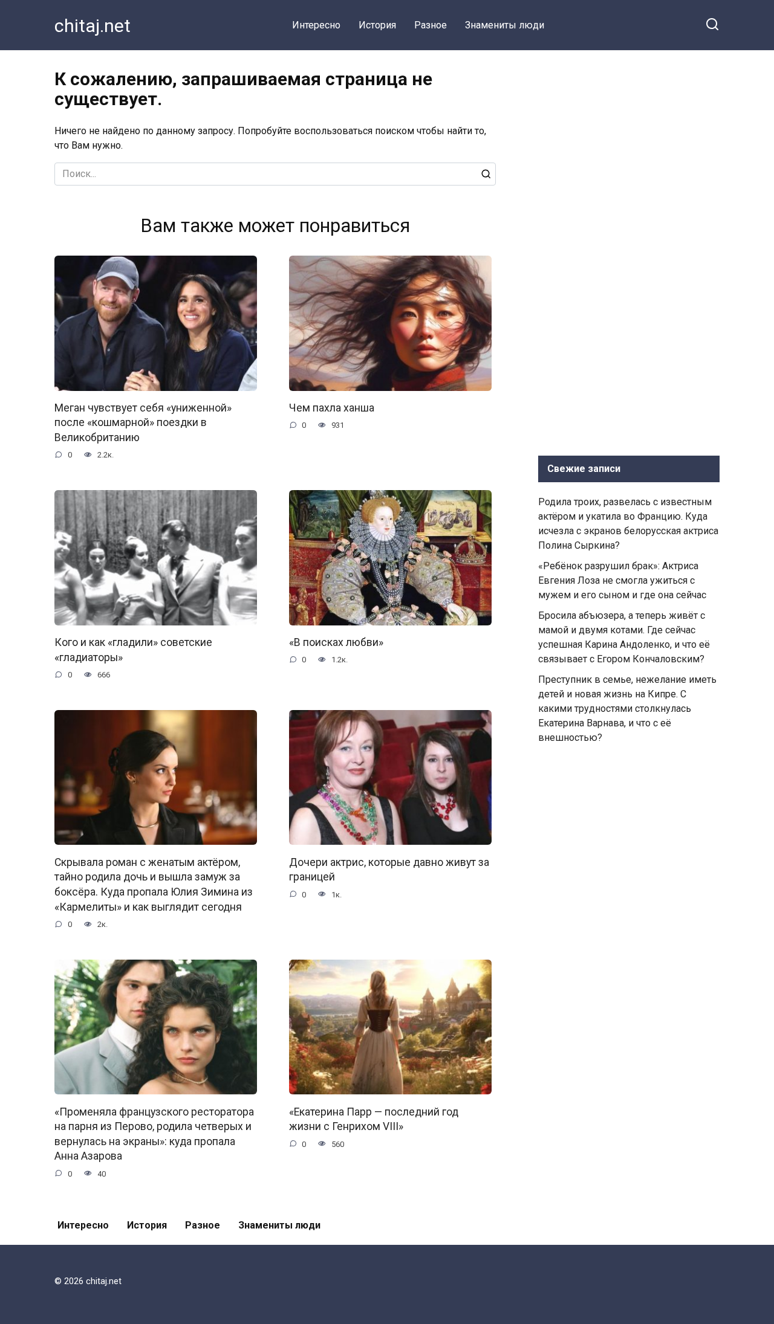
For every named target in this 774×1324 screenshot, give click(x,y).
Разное (430, 25)
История (377, 25)
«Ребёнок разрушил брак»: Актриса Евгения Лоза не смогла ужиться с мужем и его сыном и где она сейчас (622, 580)
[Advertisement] (629, 250)
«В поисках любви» (336, 642)
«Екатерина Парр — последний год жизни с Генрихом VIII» (373, 1118)
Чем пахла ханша (331, 408)
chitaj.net (92, 25)
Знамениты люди (504, 25)
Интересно (316, 25)
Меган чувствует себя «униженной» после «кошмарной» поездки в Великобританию (143, 423)
